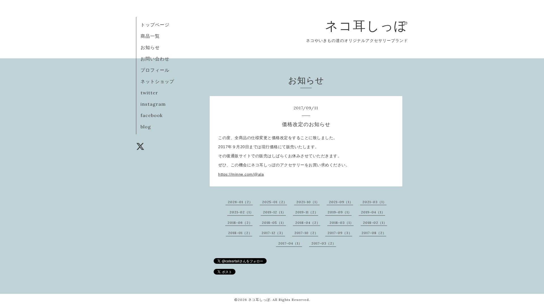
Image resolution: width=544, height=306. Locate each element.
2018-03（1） (342, 222)
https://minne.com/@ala (241, 174)
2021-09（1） (341, 202)
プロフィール (155, 70)
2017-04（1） (290, 243)
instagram (153, 104)
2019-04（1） (373, 212)
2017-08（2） (374, 233)
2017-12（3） (273, 233)
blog (146, 126)
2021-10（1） (308, 202)
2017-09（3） (340, 233)
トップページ (155, 24)
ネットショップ (157, 81)
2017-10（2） (306, 233)
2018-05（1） (274, 222)
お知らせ (150, 47)
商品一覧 (150, 36)
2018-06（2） (240, 222)
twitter (149, 92)
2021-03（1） (374, 202)
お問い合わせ (155, 58)
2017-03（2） (323, 243)
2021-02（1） (242, 212)
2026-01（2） (240, 202)
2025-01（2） (274, 202)
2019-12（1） (274, 212)
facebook (152, 115)
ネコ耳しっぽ (366, 26)
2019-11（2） (306, 212)
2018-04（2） (307, 222)
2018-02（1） (375, 222)
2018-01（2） (240, 233)
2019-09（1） (340, 212)
